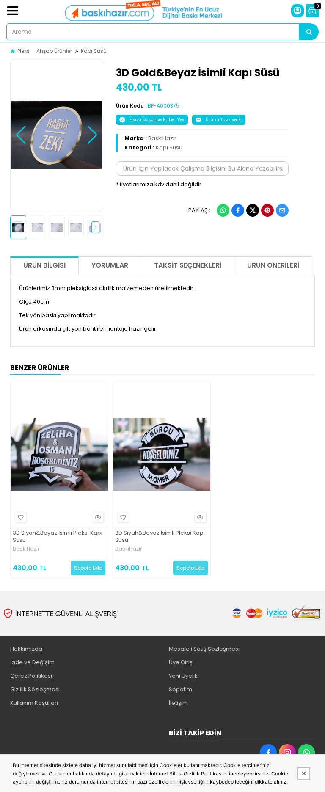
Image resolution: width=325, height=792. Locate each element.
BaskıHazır (162, 138)
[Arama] (309, 31)
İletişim (178, 703)
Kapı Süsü (94, 51)
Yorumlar (109, 265)
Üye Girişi (181, 662)
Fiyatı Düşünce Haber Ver (157, 119)
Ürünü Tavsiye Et (224, 119)
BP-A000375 (163, 105)
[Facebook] (237, 210)
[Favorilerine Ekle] (21, 517)
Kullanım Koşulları (34, 703)
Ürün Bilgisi (44, 265)
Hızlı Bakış (98, 517)
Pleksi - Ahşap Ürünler (44, 51)
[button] (21, 135)
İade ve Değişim (32, 662)
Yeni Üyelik (183, 676)
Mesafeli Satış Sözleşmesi (204, 649)
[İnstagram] (287, 752)
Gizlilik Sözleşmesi (35, 689)
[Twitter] (252, 210)
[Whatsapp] (223, 210)
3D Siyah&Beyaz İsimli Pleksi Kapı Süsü (57, 537)
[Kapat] (303, 773)
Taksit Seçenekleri (187, 265)
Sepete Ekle (88, 567)
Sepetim (180, 689)
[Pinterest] (267, 210)
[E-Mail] (282, 210)
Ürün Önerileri (273, 265)
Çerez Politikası (31, 676)
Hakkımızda (26, 649)
